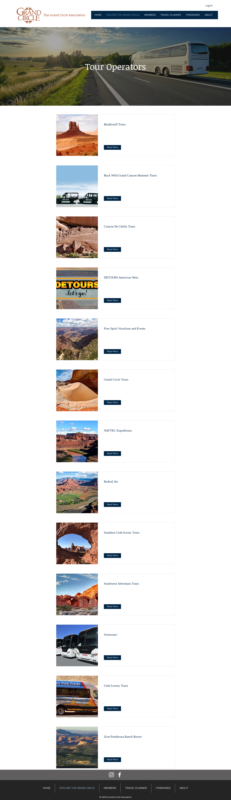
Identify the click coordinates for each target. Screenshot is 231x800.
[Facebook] (119, 774)
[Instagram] (111, 774)
